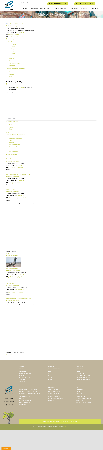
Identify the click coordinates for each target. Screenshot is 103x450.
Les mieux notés (13, 147)
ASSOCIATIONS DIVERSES (83, 380)
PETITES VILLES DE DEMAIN (83, 402)
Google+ (12, 49)
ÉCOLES (50, 373)
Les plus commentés (14, 144)
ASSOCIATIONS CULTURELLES (84, 375)
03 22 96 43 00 (20, 32)
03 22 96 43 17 (20, 196)
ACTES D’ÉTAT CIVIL (24, 396)
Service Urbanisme (11, 159)
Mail (11, 55)
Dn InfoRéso (66, 426)
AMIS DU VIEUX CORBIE (54, 391)
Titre (10, 140)
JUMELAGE (22, 380)
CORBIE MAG (22, 382)
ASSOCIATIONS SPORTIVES (83, 377)
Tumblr (12, 51)
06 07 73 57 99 (20, 274)
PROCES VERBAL (80, 396)
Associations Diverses (14, 270)
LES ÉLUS (22, 369)
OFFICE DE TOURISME (53, 396)
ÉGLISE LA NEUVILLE (53, 394)
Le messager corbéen (12, 268)
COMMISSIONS (23, 371)
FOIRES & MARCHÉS (53, 389)
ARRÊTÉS (78, 387)
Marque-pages (11, 39)
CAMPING (50, 377)
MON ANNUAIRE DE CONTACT (56, 398)
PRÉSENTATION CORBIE (25, 377)
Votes (10, 76)
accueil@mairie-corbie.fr (14, 183)
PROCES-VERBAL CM (25, 373)
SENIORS (50, 380)
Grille (13, 154)
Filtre (7, 132)
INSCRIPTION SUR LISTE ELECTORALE (29, 394)
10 (10, 354)
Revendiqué (12, 149)
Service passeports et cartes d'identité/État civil (18, 174)
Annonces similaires (14, 63)
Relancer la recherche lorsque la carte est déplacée (21, 204)
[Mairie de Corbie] (8, 1)
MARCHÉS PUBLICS (81, 400)
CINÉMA (78, 371)
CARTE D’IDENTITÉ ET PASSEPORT (28, 389)
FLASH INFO (79, 394)
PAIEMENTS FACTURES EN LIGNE (28, 391)
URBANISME (22, 405)
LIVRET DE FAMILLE (24, 402)
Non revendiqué (13, 151)
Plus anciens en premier (15, 72)
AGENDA (78, 391)
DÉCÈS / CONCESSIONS (25, 400)
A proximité (12, 65)
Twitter (12, 46)
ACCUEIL (21, 367)
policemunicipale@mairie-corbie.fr (17, 198)
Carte (10, 61)
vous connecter (20, 87)
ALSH (49, 371)
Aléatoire (11, 74)
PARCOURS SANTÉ (81, 373)
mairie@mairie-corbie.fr (14, 34)
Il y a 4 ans (26, 82)
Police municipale (11, 189)
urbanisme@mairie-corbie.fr (15, 167)
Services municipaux (13, 26)
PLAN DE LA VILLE (53, 400)
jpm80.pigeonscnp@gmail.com (16, 277)
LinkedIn (12, 53)
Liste (8, 154)
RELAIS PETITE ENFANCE (54, 369)
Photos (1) (12, 58)
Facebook (13, 44)
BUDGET (21, 375)
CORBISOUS (51, 367)
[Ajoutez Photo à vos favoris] (6, 84)
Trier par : (15, 68)
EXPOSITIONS (79, 369)
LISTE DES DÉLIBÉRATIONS (83, 398)
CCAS (49, 375)
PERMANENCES (52, 387)
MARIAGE (21, 398)
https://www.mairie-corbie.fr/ (15, 37)
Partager (9, 41)
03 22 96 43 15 (20, 165)
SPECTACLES (79, 367)
